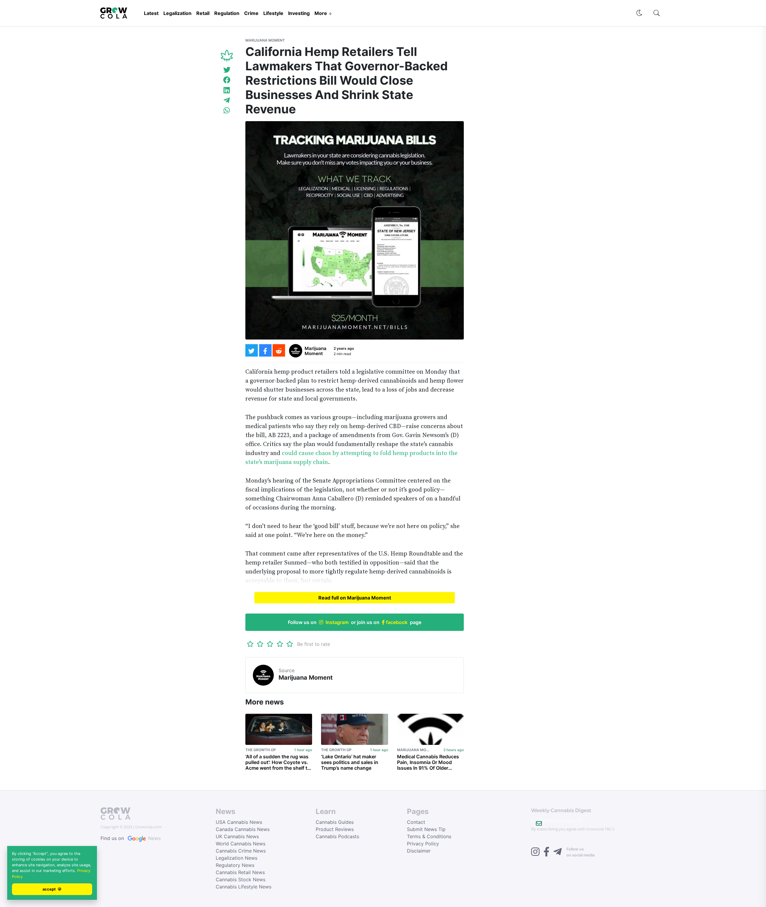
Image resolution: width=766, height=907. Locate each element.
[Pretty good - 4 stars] (280, 644)
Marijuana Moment (265, 40)
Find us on (131, 838)
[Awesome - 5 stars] (290, 644)
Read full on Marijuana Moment (354, 598)
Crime (251, 13)
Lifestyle (273, 13)
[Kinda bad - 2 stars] (260, 644)
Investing (299, 13)
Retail (202, 13)
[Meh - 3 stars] (270, 644)
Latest (151, 13)
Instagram (337, 622)
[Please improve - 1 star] (250, 644)
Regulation (226, 13)
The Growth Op (260, 750)
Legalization (177, 13)
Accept (49, 889)
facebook (396, 622)
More (320, 13)
